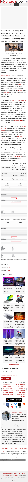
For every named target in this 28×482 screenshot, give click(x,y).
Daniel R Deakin (5, 75)
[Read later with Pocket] (7, 407)
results (3, 130)
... (26, 5)
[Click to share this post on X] (19, 404)
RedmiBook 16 (17, 156)
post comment (6, 378)
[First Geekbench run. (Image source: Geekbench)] (14, 201)
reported (20, 91)
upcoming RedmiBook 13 (19, 100)
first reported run (18, 121)
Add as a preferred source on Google (15, 400)
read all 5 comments (6, 375)
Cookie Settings (13, 475)
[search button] (22, 2)
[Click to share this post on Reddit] (23, 404)
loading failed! (4, 460)
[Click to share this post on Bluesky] (15, 404)
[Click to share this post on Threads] (11, 404)
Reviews (10, 5)
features (20, 84)
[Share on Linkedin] (16, 407)
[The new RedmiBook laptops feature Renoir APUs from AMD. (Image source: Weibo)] (14, 47)
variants (6, 93)
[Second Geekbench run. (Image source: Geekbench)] (14, 239)
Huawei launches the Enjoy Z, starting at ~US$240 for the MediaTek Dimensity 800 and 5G (20, 390)
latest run (21, 123)
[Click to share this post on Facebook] (7, 404)
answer (15, 375)
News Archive (16, 450)
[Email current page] (20, 407)
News (16, 5)
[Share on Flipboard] (11, 407)
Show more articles (14, 364)
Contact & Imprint (8, 473)
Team (15, 473)
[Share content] (4, 404)
